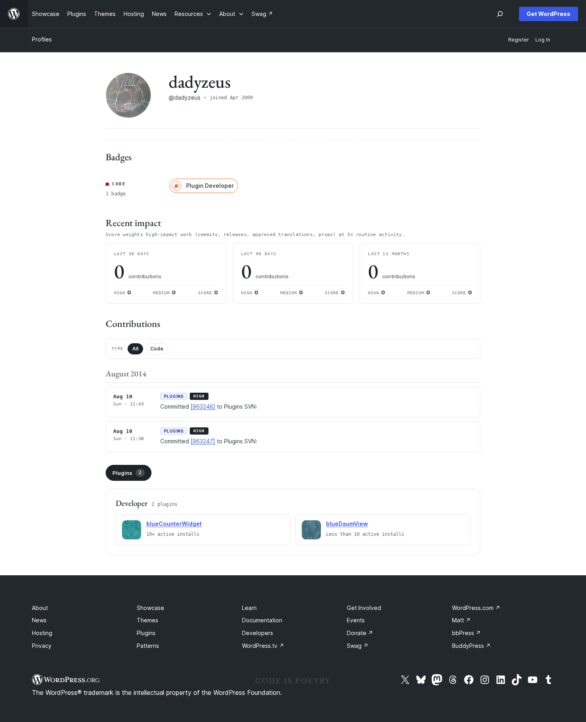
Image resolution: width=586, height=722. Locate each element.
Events (356, 620)
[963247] (203, 441)
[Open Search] (500, 14)
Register (518, 40)
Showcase (150, 607)
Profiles (42, 39)
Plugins (127, 473)
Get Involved (364, 607)
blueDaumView (347, 523)
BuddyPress (471, 645)
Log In (542, 40)
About (40, 607)
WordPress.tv (263, 645)
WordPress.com (476, 607)
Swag (357, 645)
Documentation (262, 620)
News (39, 620)
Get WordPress (548, 13)
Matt (461, 620)
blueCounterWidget (174, 523)
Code (156, 349)
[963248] (203, 406)
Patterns (148, 645)
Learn (249, 607)
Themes (147, 620)
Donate (360, 633)
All (135, 349)
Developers (257, 633)
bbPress (466, 633)
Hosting (42, 633)
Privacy (41, 645)
